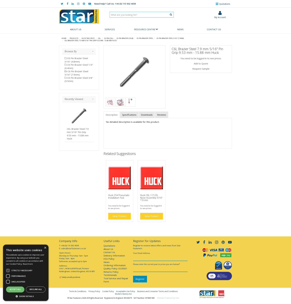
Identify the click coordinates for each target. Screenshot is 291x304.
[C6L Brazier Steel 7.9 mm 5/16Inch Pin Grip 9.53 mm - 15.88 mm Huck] (134, 72)
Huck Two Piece (88, 38)
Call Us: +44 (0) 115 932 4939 (115, 3)
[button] (25, 296)
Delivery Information (114, 255)
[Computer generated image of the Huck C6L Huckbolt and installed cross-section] (130, 100)
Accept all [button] (15, 289)
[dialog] (25, 273)
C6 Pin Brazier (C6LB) (124, 38)
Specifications (129, 114)
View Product (119, 216)
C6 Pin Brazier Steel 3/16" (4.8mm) (76, 60)
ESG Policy (109, 258)
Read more (28, 264)
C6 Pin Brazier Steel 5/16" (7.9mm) (170, 38)
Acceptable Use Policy (125, 291)
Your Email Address (141, 253)
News (180, 29)
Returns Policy (111, 271)
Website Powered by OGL (168, 298)
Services (110, 29)
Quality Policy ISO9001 (115, 268)
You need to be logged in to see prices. (200, 58)
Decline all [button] (36, 289)
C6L (99, 38)
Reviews (161, 114)
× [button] (45, 248)
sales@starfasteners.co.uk (73, 248)
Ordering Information (115, 265)
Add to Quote (201, 63)
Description (112, 114)
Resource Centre (144, 29)
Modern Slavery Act (123, 294)
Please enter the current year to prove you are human (156, 264)
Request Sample (200, 68)
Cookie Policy (108, 291)
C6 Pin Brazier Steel (145, 38)
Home (64, 38)
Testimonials (110, 275)
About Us (75, 29)
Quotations (224, 3)
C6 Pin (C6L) (108, 38)
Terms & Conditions (77, 291)
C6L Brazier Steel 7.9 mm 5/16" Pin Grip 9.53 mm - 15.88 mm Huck (90, 41)
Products (74, 38)
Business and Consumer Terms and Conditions (157, 291)
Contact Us (214, 29)
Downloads (147, 114)
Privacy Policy (94, 291)
